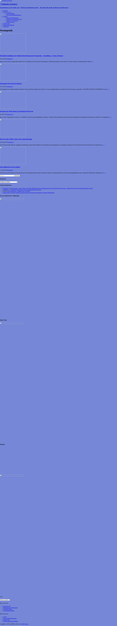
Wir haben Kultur (7, 609)
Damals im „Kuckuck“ (12, 20)
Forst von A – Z (7, 12)
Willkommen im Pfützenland (10, 607)
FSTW (5, 617)
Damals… (5, 16)
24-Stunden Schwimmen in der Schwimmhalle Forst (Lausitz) (25, 189)
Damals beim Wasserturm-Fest (14, 19)
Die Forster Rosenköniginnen (13, 15)
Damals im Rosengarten (12, 18)
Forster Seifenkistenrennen (10, 618)
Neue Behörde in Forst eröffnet (10, 167)
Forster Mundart (10, 13)
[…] (92, 61)
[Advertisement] (48, 461)
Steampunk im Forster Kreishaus (11, 83)
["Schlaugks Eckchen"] (6, 0)
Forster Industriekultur (8, 610)
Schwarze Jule (6, 606)
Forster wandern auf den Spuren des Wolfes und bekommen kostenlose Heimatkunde (33, 192)
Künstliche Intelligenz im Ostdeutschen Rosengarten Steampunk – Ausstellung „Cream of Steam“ (31, 56)
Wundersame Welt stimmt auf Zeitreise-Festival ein (16, 111)
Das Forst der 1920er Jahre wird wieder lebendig (16, 139)
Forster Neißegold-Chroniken (10, 621)
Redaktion (9, 59)
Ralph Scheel (6, 192)
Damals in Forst (10, 22)
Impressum (6, 26)
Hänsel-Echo (6, 620)
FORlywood (6, 23)
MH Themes (25, 624)
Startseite (5, 10)
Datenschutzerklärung (8, 25)
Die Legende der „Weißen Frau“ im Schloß (19, 191)
